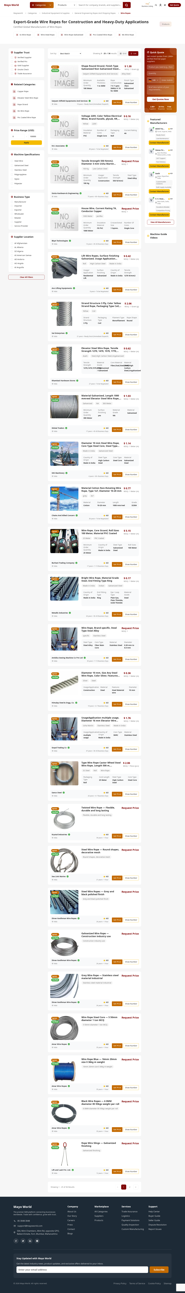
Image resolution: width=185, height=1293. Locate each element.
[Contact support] (155, 5)
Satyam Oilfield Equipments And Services (70, 101)
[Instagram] (37, 1240)
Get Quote (174, 5)
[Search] (127, 5)
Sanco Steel (57, 792)
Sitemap (168, 1283)
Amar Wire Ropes (59, 1044)
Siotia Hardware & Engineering (65, 193)
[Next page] (135, 1187)
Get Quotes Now (160, 99)
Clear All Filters (26, 277)
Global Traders (58, 428)
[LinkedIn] (30, 1240)
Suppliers (99, 1216)
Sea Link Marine (59, 876)
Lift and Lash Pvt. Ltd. (61, 1170)
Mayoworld (18, 13)
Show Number (131, 102)
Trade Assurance (129, 1211)
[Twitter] (23, 1240)
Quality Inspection (130, 1224)
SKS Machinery (58, 473)
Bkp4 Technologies (60, 241)
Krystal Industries (59, 834)
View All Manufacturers (161, 222)
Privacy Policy (120, 1283)
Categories (32, 13)
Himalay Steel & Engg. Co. (63, 702)
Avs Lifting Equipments (62, 288)
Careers (71, 1220)
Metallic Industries (60, 613)
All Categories (101, 1211)
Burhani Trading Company (63, 563)
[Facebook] (15, 1240)
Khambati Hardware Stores (63, 380)
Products (99, 1220)
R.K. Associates (58, 146)
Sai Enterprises (58, 333)
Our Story (72, 1216)
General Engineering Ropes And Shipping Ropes (95, 13)
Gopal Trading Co (59, 747)
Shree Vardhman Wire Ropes (64, 918)
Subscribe (159, 1269)
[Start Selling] (164, 5)
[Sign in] (160, 5)
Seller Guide (154, 1220)
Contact (71, 1229)
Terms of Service (137, 1283)
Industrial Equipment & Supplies (56, 13)
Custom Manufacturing (133, 1229)
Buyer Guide (154, 1216)
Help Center (154, 1211)
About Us (71, 1211)
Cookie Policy (154, 1283)
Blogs (70, 1233)
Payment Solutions (130, 1220)
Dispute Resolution (158, 1224)
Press (70, 1224)
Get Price (117, 102)
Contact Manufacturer (159, 142)
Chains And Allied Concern (63, 515)
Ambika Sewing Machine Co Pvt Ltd (67, 658)
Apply (26, 142)
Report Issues (155, 1229)
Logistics (126, 1216)
